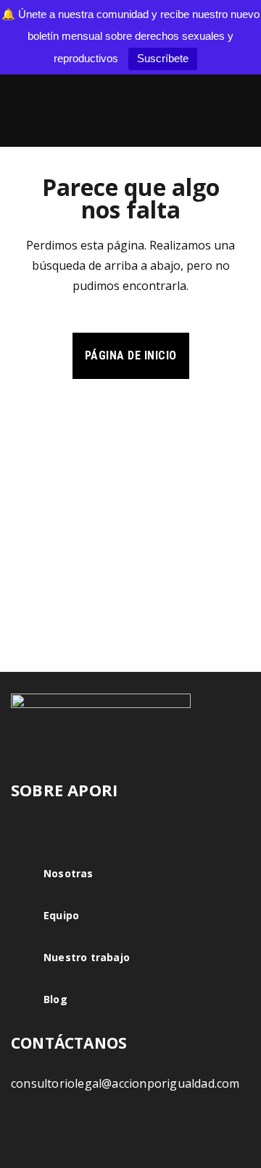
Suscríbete (162, 58)
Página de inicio (131, 355)
